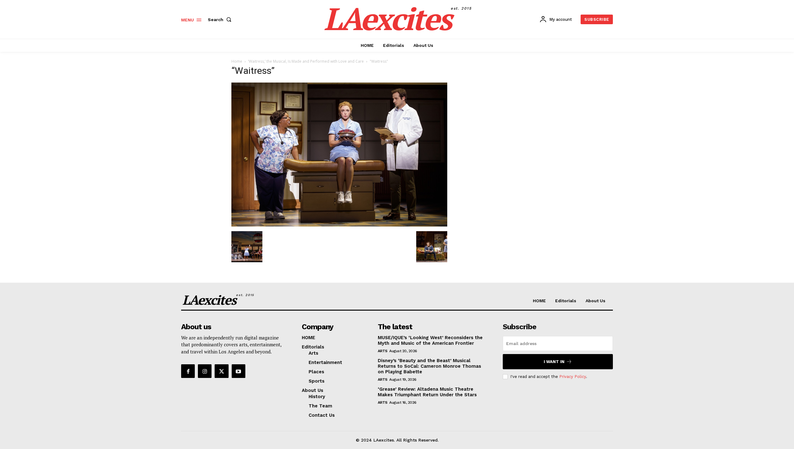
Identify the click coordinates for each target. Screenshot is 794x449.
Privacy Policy (572, 376)
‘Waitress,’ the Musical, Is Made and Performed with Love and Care (306, 61)
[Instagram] (205, 371)
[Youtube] (238, 371)
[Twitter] (221, 371)
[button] (221, 19)
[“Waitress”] (339, 224)
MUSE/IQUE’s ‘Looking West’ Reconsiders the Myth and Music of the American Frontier (430, 340)
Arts (382, 351)
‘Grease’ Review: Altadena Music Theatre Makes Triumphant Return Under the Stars (427, 391)
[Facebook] (188, 371)
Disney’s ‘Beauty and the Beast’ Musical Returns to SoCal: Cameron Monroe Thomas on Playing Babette (429, 366)
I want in (554, 361)
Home (236, 61)
